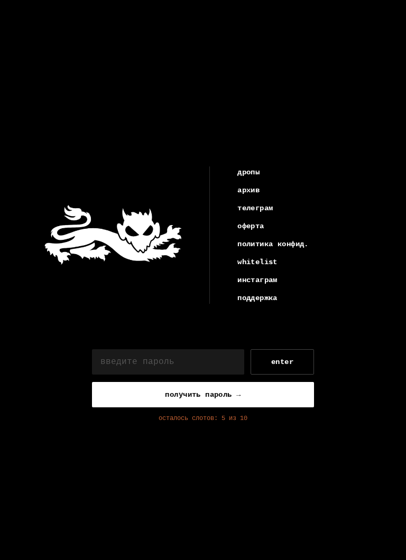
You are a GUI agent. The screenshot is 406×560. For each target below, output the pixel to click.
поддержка (257, 298)
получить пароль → (203, 394)
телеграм (255, 208)
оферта (250, 226)
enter (282, 362)
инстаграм (257, 280)
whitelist (257, 262)
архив (248, 190)
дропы (248, 172)
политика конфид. (273, 244)
